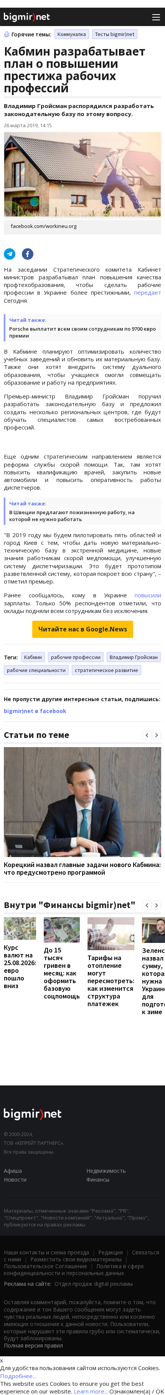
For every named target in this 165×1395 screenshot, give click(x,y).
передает (147, 292)
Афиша (13, 1170)
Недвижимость (106, 1170)
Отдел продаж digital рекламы (93, 1283)
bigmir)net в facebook (35, 711)
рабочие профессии (76, 657)
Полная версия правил (33, 1345)
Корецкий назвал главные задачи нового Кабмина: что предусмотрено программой (82, 868)
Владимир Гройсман (134, 657)
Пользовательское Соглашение (45, 1266)
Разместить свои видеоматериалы (76, 1259)
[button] (147, 735)
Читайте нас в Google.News (82, 629)
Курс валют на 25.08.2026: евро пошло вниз (20, 966)
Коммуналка (72, 34)
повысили (148, 595)
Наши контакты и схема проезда (46, 1252)
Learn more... (91, 1391)
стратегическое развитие (106, 670)
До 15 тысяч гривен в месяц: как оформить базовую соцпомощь (62, 973)
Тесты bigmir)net (114, 34)
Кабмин (33, 657)
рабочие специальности (36, 670)
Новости (15, 1179)
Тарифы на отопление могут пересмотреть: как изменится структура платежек (110, 980)
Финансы (97, 1179)
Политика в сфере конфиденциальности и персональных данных (74, 1269)
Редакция (110, 1252)
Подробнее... (18, 1376)
